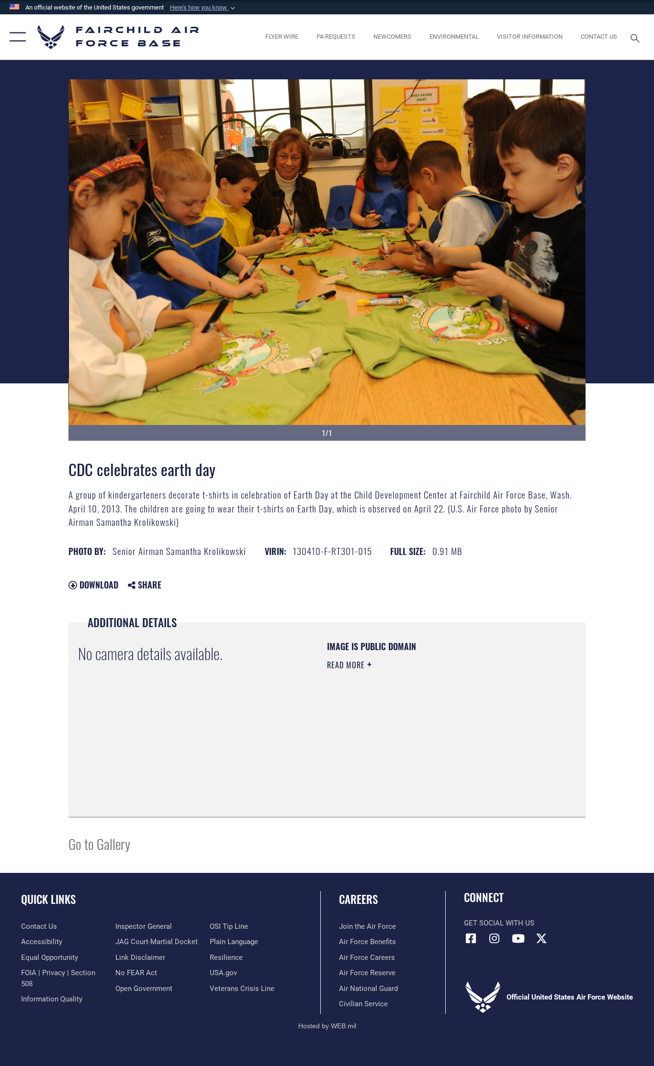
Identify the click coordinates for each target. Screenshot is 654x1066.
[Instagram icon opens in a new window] (494, 938)
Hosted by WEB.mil (327, 1026)
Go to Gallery (99, 843)
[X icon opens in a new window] (541, 938)
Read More (347, 665)
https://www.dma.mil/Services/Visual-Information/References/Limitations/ (439, 739)
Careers (358, 899)
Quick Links (48, 899)
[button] (203, 7)
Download (97, 584)
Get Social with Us (499, 923)
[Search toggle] (637, 37)
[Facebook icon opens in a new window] (471, 938)
